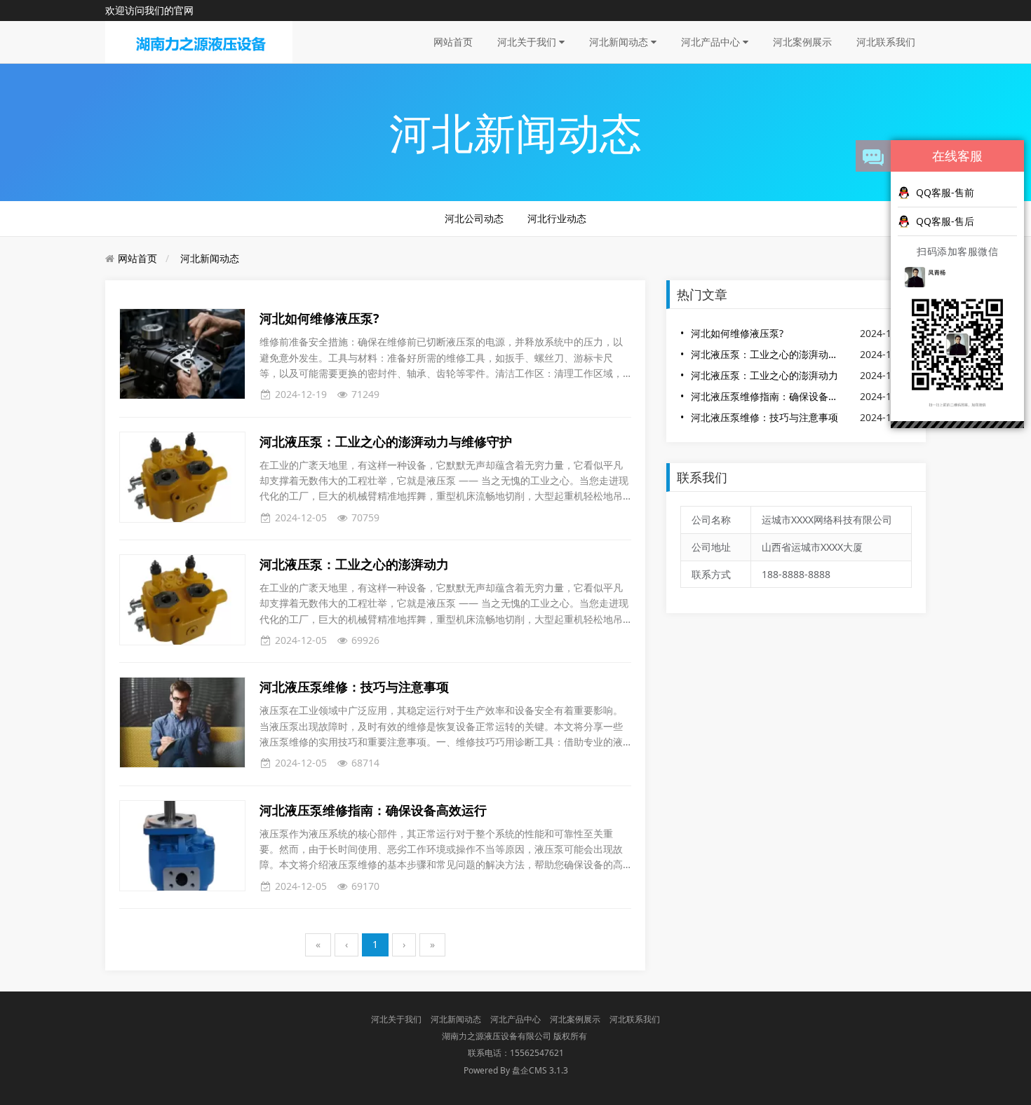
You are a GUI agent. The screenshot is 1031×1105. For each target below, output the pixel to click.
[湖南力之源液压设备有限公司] (198, 41)
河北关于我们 (528, 41)
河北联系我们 (885, 41)
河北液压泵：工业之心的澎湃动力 (764, 375)
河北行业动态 (556, 218)
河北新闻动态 (620, 41)
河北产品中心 (712, 41)
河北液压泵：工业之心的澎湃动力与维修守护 (766, 354)
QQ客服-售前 (945, 192)
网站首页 (453, 41)
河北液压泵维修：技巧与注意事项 (764, 417)
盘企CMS (515, 1070)
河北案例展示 (802, 41)
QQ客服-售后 (945, 221)
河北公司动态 (474, 218)
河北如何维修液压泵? (737, 333)
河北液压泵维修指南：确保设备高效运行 (766, 396)
